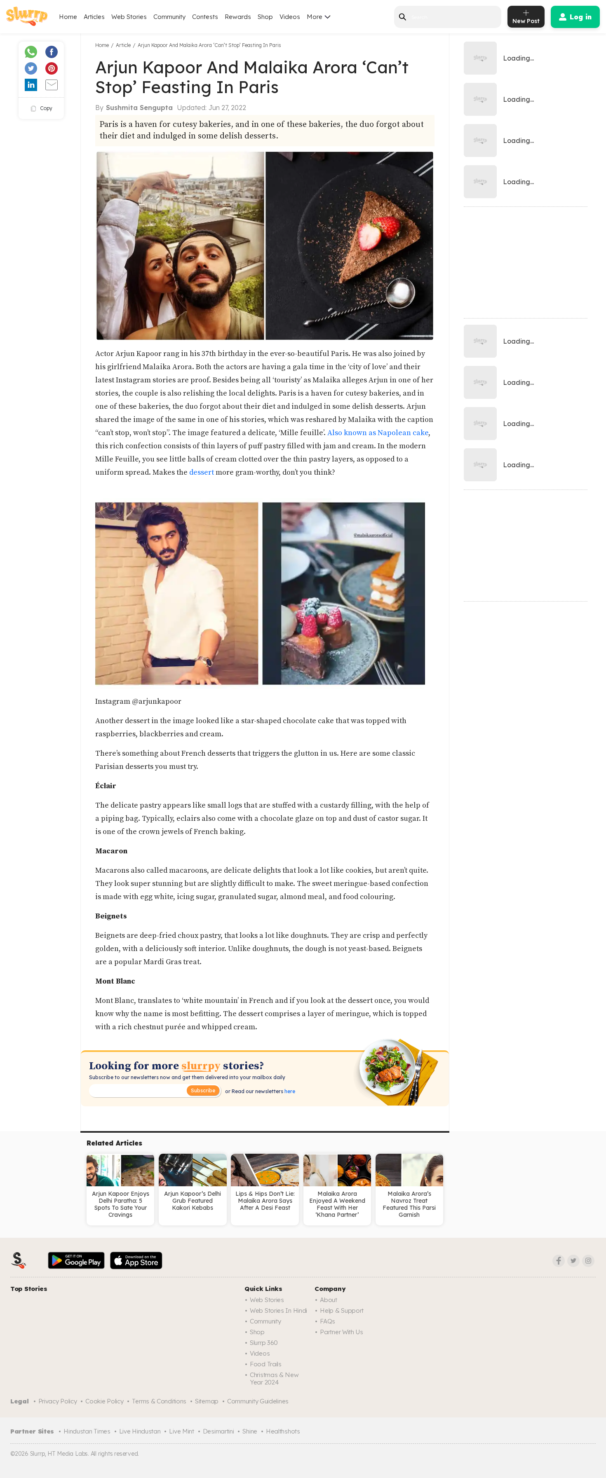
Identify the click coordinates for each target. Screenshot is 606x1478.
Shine (249, 1431)
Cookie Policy (104, 1401)
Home (68, 17)
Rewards (238, 17)
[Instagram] (588, 1261)
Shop (265, 17)
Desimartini (218, 1431)
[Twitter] (573, 1261)
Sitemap (206, 1401)
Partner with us (341, 1332)
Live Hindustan (140, 1431)
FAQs (327, 1321)
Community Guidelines (258, 1401)
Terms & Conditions (159, 1401)
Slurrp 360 (264, 1343)
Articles (94, 17)
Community (169, 17)
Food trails (266, 1364)
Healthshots (283, 1431)
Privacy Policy (57, 1401)
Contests (205, 17)
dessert (201, 472)
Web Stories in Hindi (278, 1310)
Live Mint (181, 1431)
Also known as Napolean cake (377, 433)
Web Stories (129, 17)
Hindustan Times (86, 1431)
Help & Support (342, 1310)
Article (123, 45)
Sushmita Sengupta (139, 107)
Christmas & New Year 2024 (274, 1378)
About (328, 1300)
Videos (290, 17)
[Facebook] (558, 1261)
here (289, 1091)
